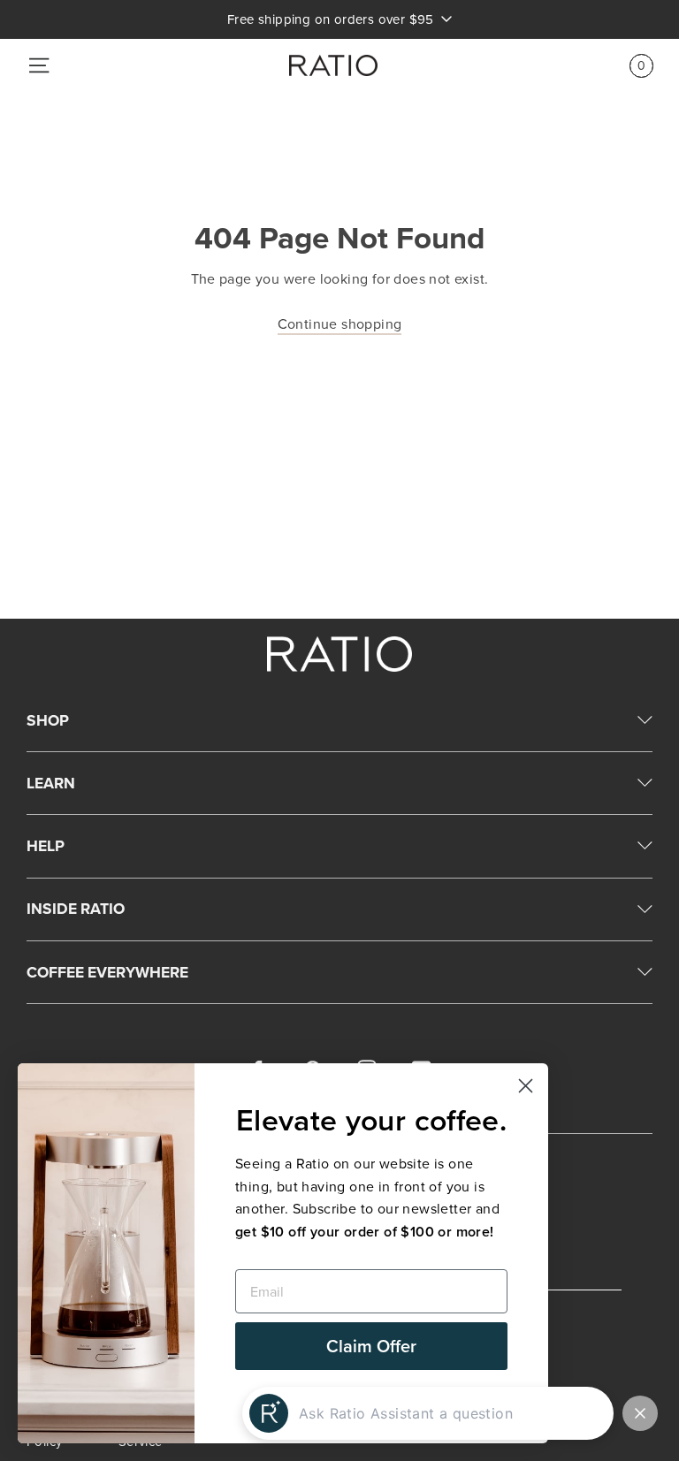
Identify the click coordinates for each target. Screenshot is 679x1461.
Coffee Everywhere (107, 972)
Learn (51, 783)
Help (46, 845)
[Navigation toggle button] (39, 65)
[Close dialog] (525, 1085)
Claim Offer (371, 1345)
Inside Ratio (76, 908)
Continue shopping (340, 323)
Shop (48, 720)
